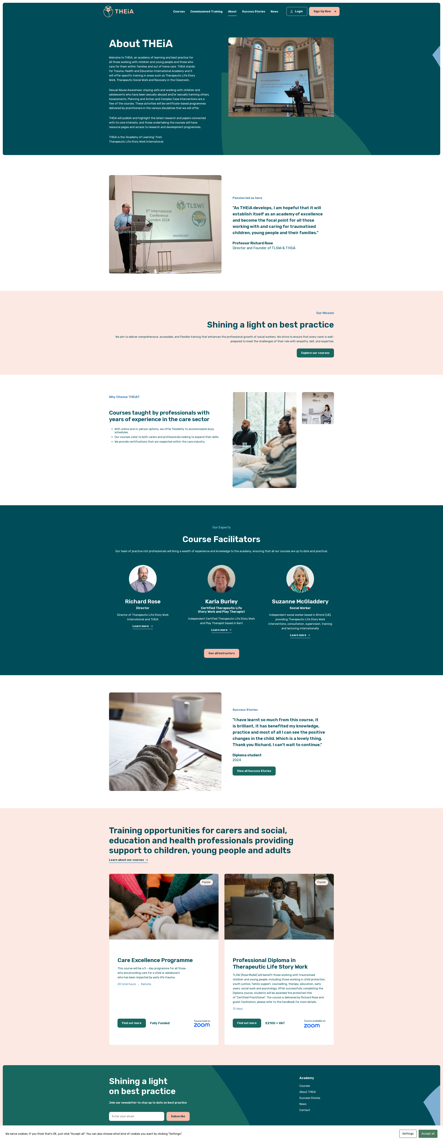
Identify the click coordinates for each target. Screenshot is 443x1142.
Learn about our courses (126, 860)
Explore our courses (315, 353)
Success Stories (309, 1098)
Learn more (141, 626)
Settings (408, 1133)
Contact (304, 1110)
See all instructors (222, 653)
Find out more (131, 1023)
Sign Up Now (322, 11)
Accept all (428, 1133)
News (302, 1104)
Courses (304, 1085)
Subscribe (178, 1116)
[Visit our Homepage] (118, 11)
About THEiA (307, 1092)
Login (299, 11)
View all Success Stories (254, 771)
